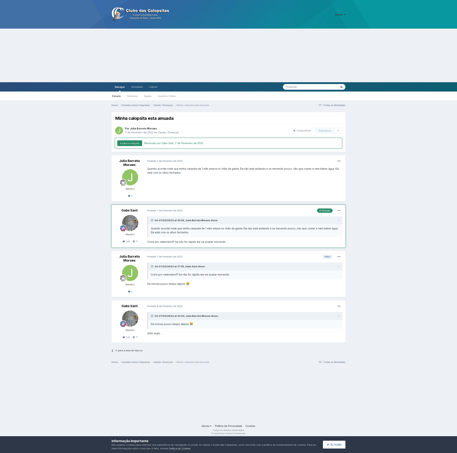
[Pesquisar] (341, 87)
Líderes (153, 86)
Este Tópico (326, 86)
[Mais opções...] (339, 161)
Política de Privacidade (228, 425)
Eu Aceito (335, 444)
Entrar (339, 14)
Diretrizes (132, 96)
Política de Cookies (179, 448)
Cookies (250, 425)
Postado (165, 160)
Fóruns (116, 96)
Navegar (120, 86)
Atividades (137, 86)
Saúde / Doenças (168, 132)
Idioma (206, 425)
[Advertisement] (228, 55)
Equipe (148, 96)
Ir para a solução (129, 143)
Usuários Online (167, 96)
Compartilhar (303, 130)
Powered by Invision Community (228, 433)
